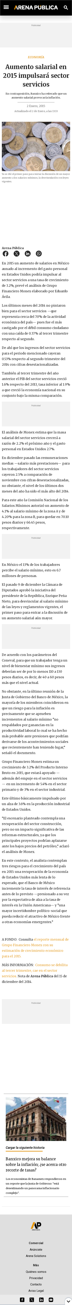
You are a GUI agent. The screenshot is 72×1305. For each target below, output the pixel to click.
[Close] (58, 624)
